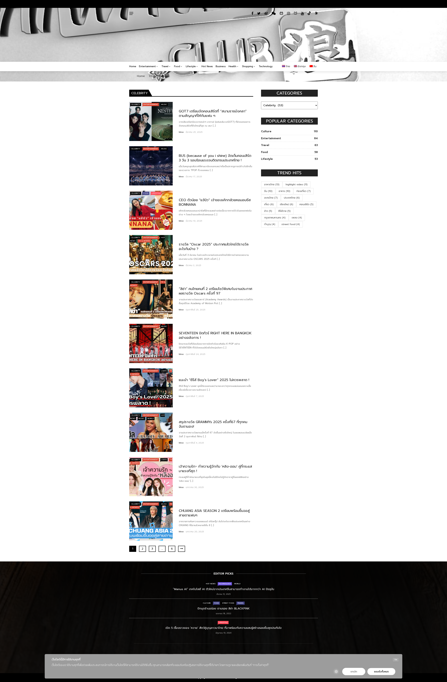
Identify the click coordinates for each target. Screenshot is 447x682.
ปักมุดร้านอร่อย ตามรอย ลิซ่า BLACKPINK (223, 608)
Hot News (207, 66)
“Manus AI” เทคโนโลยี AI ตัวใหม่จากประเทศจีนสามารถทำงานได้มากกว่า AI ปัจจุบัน (223, 589)
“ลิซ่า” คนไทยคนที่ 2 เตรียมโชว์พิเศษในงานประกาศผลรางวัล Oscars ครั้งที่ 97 (215, 291)
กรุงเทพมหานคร (274, 217)
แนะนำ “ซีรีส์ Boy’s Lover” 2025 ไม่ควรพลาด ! (214, 379)
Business (221, 66)
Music (164, 104)
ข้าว (268, 211)
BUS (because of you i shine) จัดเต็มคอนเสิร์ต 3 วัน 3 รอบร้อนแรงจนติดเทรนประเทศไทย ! (215, 158)
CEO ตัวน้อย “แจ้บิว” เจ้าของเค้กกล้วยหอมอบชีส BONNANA (215, 202)
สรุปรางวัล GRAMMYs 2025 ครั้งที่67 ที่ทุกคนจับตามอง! (213, 424)
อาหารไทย (271, 184)
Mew (181, 132)
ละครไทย (271, 198)
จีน (268, 191)
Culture (207, 603)
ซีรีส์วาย (284, 211)
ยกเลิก (353, 671)
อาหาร (284, 191)
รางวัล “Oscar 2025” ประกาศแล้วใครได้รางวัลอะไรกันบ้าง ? (213, 246)
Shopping (247, 66)
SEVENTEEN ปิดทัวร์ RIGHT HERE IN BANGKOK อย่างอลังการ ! (215, 335)
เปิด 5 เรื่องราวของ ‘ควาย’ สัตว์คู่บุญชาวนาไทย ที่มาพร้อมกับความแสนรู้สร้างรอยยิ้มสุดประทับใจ (223, 628)
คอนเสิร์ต (306, 204)
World (150, 418)
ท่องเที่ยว (303, 191)
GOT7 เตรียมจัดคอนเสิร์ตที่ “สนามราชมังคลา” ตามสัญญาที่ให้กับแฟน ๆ (213, 113)
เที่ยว (269, 204)
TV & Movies (144, 241)
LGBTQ (164, 371)
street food (290, 224)
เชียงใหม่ (286, 204)
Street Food (228, 603)
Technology (266, 66)
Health (232, 66)
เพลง (297, 217)
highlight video (296, 184)
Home (132, 66)
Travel (165, 66)
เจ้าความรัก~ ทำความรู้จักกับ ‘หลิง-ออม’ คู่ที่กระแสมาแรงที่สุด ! (215, 469)
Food (177, 66)
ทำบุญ (269, 224)
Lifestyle (191, 66)
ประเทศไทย (292, 198)
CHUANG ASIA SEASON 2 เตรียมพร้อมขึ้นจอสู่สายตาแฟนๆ (214, 513)
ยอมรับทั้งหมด (381, 671)
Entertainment (147, 66)
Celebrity (135, 104)
